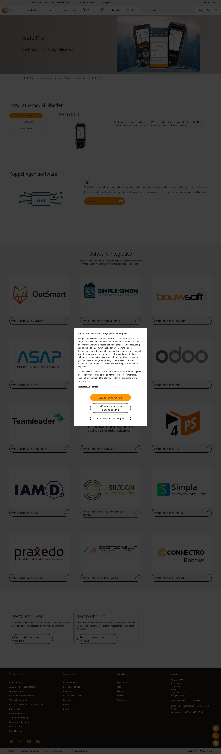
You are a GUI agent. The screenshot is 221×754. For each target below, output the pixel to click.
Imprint (95, 387)
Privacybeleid (84, 387)
